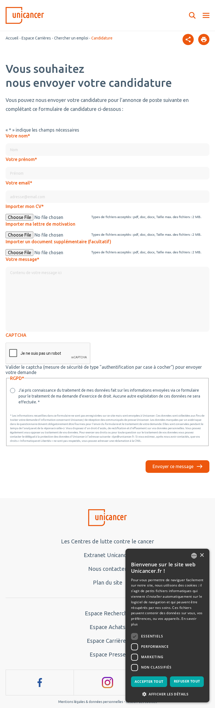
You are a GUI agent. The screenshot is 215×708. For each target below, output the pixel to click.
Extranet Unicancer (108, 555)
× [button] (202, 555)
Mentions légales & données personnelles (90, 702)
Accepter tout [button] (149, 681)
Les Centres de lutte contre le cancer (107, 541)
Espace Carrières (36, 38)
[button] (167, 694)
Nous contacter (107, 569)
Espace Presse (108, 654)
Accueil (12, 38)
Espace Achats (107, 627)
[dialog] (167, 625)
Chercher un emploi (71, 38)
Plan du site (107, 582)
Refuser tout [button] (187, 681)
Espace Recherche (107, 613)
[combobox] (194, 556)
